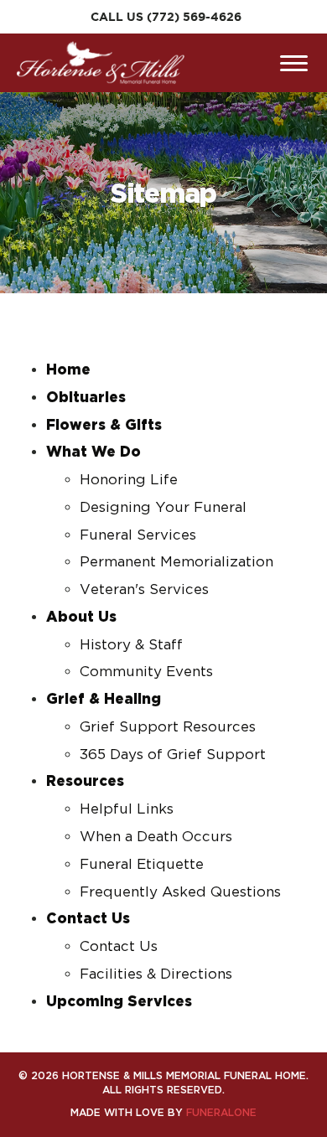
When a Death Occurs (156, 836)
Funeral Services (138, 534)
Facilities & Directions (156, 973)
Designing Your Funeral (163, 506)
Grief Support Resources (168, 726)
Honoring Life (129, 479)
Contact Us (119, 946)
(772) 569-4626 (194, 16)
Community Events (146, 671)
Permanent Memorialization (176, 561)
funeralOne (221, 1112)
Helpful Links (127, 808)
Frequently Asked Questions (180, 891)
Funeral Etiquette (142, 863)
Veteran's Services (144, 589)
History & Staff (131, 644)
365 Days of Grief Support (173, 754)
